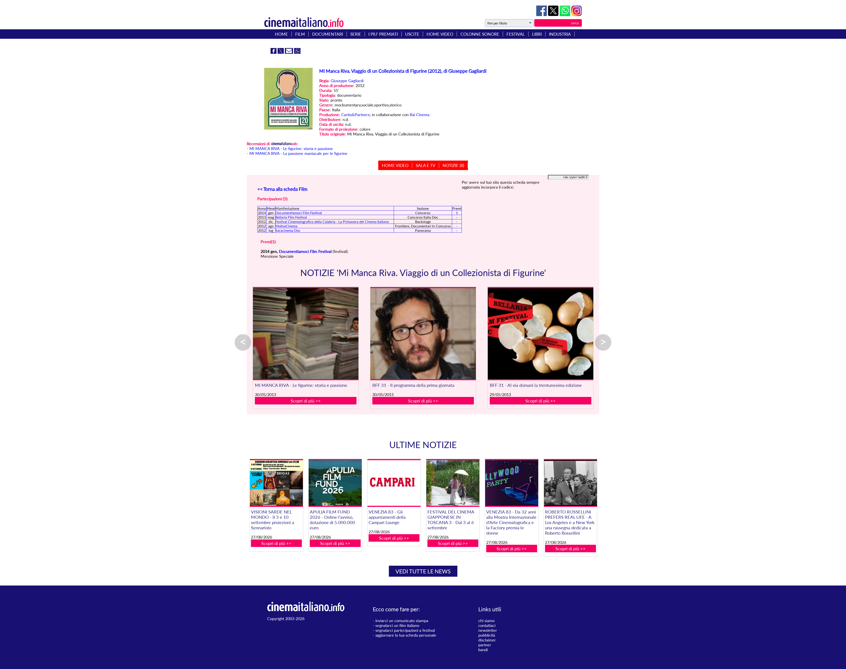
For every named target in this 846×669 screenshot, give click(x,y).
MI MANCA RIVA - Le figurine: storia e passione (291, 148)
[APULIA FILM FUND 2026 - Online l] (335, 483)
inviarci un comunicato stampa (401, 620)
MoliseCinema (286, 226)
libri (537, 34)
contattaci (486, 625)
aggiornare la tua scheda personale (405, 635)
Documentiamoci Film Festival (298, 213)
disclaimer (487, 639)
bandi (483, 649)
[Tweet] (554, 14)
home (281, 34)
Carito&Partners (355, 114)
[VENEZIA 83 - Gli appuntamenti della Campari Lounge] (393, 483)
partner (484, 644)
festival (515, 34)
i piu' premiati (383, 34)
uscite (412, 34)
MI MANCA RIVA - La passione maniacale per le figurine (298, 153)
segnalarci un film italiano (397, 625)
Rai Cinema (419, 114)
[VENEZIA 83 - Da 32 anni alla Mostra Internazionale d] (511, 483)
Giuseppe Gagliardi (347, 80)
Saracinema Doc (288, 230)
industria (560, 34)
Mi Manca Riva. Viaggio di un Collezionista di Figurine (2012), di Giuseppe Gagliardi (402, 71)
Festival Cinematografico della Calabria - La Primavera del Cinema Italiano (332, 221)
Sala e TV (425, 165)
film (300, 34)
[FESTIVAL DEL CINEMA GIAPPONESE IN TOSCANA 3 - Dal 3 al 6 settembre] (452, 483)
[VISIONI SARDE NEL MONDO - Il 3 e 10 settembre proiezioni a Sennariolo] (276, 483)
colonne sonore (479, 34)
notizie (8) (453, 165)
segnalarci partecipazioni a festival (405, 630)
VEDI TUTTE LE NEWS (423, 571)
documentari (327, 34)
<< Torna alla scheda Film (282, 189)
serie (355, 34)
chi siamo (486, 620)
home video (440, 34)
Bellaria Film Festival (291, 217)
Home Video (395, 165)
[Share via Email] (289, 52)
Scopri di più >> (306, 400)
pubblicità (486, 635)
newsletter (487, 630)
